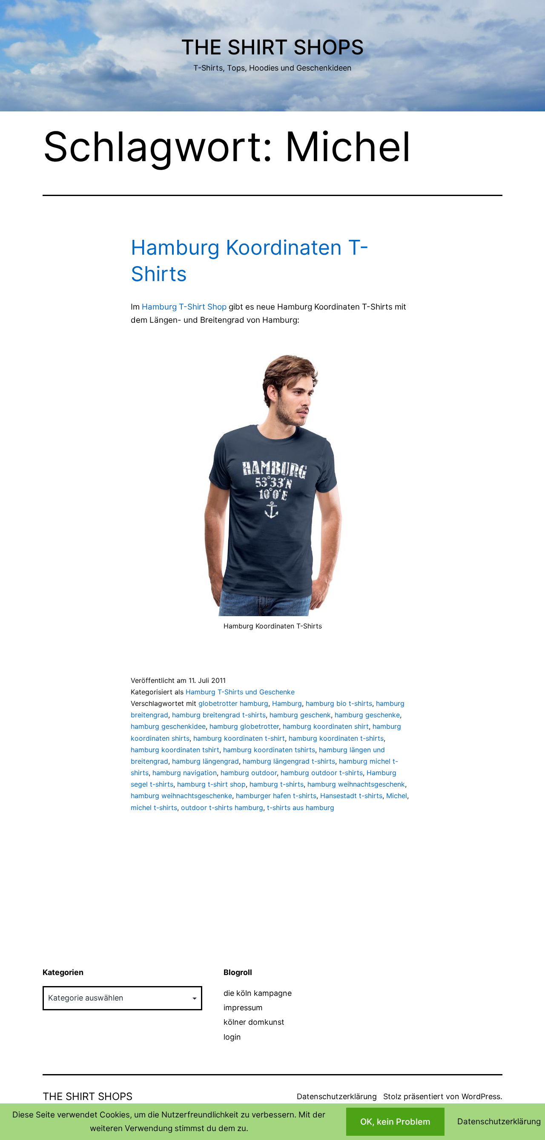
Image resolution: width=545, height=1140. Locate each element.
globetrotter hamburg (233, 703)
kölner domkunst (254, 1022)
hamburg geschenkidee (168, 726)
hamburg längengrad (205, 761)
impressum (243, 1007)
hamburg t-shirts (277, 784)
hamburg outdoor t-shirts (322, 772)
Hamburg (287, 703)
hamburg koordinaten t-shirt (239, 738)
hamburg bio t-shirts (339, 703)
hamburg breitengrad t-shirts (219, 715)
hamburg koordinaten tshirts (269, 749)
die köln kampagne (258, 993)
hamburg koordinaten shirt (326, 726)
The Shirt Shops (272, 47)
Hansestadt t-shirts (351, 795)
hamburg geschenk (300, 715)
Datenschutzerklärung (337, 1096)
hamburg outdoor (249, 772)
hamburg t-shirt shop (211, 784)
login (232, 1036)
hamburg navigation (184, 772)
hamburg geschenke (367, 715)
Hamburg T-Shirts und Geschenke (240, 692)
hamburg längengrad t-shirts (289, 761)
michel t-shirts (154, 807)
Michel (396, 795)
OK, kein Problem (395, 1122)
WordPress (481, 1096)
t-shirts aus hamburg (300, 807)
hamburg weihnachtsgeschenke (181, 795)
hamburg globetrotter (244, 726)
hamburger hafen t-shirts (276, 795)
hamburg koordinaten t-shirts (336, 738)
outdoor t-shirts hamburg (222, 807)
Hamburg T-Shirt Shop (184, 307)
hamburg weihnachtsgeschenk (356, 784)
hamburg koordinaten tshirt (175, 749)
